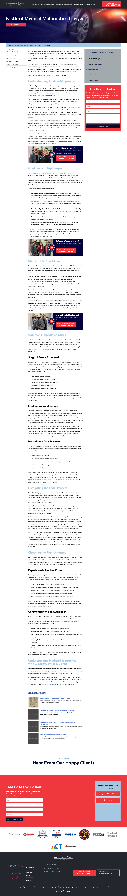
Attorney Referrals (67, 4)
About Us (28, 864)
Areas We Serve (30, 870)
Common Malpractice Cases (12, 61)
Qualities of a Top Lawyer (11, 55)
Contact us (52, 684)
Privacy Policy (29, 877)
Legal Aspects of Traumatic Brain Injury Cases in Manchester (57, 723)
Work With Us (105, 873)
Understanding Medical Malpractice (13, 51)
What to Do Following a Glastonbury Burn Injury (57, 710)
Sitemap (28, 875)
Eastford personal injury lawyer (43, 75)
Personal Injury (93, 69)
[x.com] (12, 877)
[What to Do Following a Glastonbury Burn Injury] (33, 714)
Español (93, 4)
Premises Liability (94, 75)
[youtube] (19, 873)
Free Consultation (111, 3)
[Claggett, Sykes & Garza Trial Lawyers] (15, 4)
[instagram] (16, 873)
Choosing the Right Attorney (12, 67)
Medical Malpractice (95, 64)
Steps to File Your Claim (11, 58)
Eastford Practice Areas (47, 4)
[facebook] (8, 873)
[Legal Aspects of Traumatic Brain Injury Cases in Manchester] (33, 726)
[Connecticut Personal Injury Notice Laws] (33, 702)
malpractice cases (53, 340)
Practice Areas (30, 867)
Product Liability (93, 80)
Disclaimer (29, 880)
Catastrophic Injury (94, 59)
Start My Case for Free (102, 126)
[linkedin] (12, 873)
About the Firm (35, 4)
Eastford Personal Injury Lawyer (19, 45)
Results (82, 4)
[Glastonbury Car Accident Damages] (33, 738)
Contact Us (87, 4)
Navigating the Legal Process (12, 64)
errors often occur (44, 451)
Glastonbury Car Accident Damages (53, 734)
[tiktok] (16, 877)
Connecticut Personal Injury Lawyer (9, 45)
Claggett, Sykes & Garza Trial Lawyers (13, 866)
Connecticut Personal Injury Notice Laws (55, 698)
